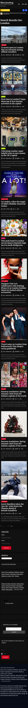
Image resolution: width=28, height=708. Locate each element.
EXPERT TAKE (4, 199)
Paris (6, 572)
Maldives (16, 572)
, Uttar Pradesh (9, 587)
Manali (3, 587)
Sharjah (7, 574)
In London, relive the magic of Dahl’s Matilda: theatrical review (13, 204)
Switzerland (13, 574)
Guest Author (6, 209)
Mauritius (3, 576)
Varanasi (21, 587)
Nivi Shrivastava (7, 54)
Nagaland (16, 587)
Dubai (3, 574)
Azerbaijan (11, 572)
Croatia (22, 572)
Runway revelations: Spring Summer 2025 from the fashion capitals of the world (13, 443)
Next (11, 526)
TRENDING (4, 45)
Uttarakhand (19, 585)
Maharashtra (20, 584)
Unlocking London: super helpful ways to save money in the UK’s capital (13, 153)
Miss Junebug (6, 2)
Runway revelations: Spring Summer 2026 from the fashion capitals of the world (13, 393)
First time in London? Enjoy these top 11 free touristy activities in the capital (13, 101)
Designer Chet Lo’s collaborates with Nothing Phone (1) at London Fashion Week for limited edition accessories (13, 288)
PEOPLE (3, 341)
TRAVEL (3, 96)
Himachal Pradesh (11, 585)
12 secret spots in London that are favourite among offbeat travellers (12, 49)
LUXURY (3, 238)
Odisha (3, 589)
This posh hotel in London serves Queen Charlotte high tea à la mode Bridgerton (13, 243)
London (9, 576)
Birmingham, (20, 574)
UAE (13, 576)
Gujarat (3, 585)
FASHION (3, 389)
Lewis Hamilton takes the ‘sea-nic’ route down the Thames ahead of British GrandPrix (12, 507)
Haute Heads (4, 281)
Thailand (16, 576)
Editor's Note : (10, 603)
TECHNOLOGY (4, 501)
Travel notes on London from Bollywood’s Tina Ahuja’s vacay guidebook (14, 346)
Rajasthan (13, 584)
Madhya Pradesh (5, 584)
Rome (3, 572)
